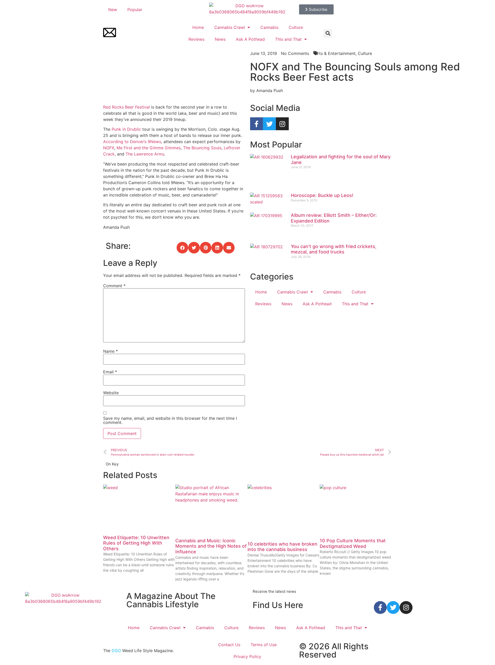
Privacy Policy (247, 656)
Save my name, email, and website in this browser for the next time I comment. (170, 420)
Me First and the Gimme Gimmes (149, 147)
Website (111, 393)
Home (198, 27)
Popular (134, 9)
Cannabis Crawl (229, 27)
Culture (296, 27)
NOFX (108, 147)
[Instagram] (282, 123)
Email (110, 372)
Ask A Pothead (250, 39)
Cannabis (269, 27)
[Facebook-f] (256, 123)
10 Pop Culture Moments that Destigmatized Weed (353, 543)
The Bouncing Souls (202, 147)
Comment (114, 286)
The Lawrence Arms (145, 154)
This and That (288, 39)
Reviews (196, 39)
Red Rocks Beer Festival (126, 107)
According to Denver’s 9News (132, 141)
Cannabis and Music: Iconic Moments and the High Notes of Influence (211, 546)
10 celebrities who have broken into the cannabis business (282, 546)
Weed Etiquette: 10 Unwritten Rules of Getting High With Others (136, 543)
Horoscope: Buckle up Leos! (322, 195)
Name (110, 351)
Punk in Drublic (126, 129)
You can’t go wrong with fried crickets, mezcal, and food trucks (333, 249)
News (220, 39)
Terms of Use (264, 644)
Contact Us (229, 644)
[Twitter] (269, 123)
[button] (328, 33)
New (112, 9)
